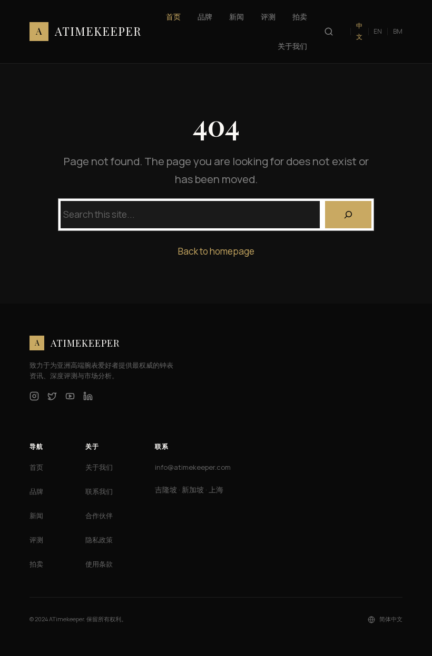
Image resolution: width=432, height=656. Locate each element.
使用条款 (99, 564)
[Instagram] (34, 396)
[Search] (348, 214)
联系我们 (99, 491)
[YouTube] (70, 396)
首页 (36, 467)
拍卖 (36, 564)
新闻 (36, 515)
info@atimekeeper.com (193, 467)
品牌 (36, 491)
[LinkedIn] (88, 396)
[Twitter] (52, 396)
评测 (36, 539)
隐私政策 (99, 539)
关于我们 (99, 467)
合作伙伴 (99, 515)
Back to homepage (216, 251)
